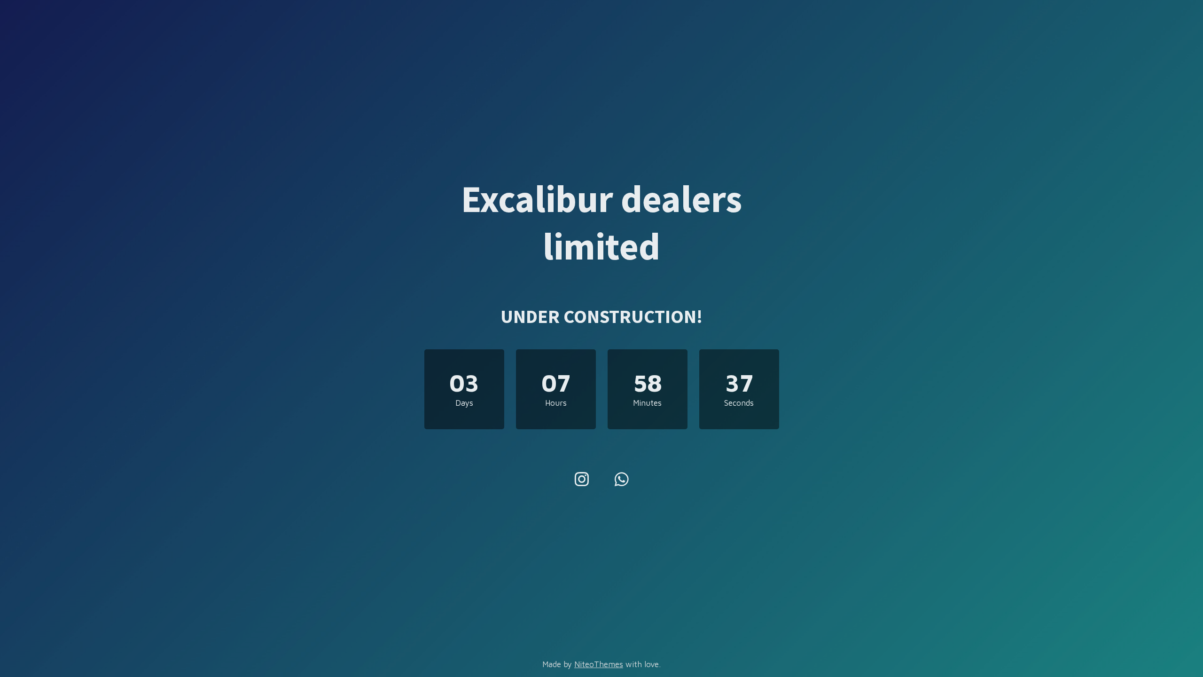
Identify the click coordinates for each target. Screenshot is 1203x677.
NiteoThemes (598, 664)
